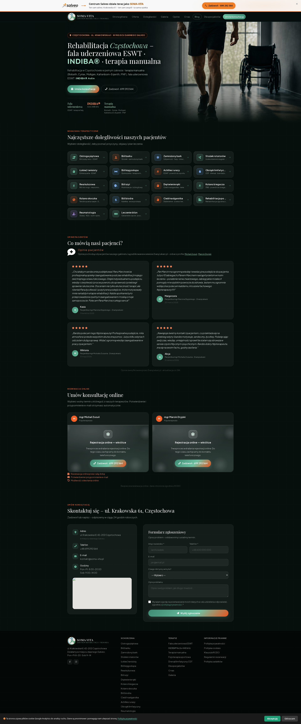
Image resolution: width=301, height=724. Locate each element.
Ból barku (125, 648)
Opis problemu (155, 582)
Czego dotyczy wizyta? (159, 569)
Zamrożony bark (129, 652)
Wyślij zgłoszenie (190, 613)
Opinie (176, 16)
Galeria (164, 16)
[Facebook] (69, 661)
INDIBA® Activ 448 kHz (179, 648)
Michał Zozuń (191, 254)
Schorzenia (128, 638)
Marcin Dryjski (204, 254)
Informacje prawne (215, 638)
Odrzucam (290, 718)
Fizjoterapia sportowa (179, 657)
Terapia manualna (177, 652)
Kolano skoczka (129, 688)
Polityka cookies (212, 648)
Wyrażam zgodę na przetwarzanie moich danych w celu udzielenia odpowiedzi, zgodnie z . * (189, 603)
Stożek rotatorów (130, 657)
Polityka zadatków (213, 661)
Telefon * (193, 544)
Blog (197, 16)
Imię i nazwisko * (156, 544)
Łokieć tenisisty (129, 661)
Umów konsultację (234, 16)
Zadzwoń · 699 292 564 (221, 5)
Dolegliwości (149, 16)
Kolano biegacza (129, 684)
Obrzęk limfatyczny (130, 706)
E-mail (151, 556)
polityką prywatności (172, 604)
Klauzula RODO (212, 652)
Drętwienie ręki (128, 679)
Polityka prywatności (214, 643)
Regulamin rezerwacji (215, 657)
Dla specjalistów (212, 16)
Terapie (172, 638)
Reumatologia (128, 711)
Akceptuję (272, 718)
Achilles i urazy (128, 702)
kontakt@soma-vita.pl (92, 559)
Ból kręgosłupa (128, 666)
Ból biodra (126, 693)
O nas (187, 16)
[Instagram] (76, 661)
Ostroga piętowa (129, 643)
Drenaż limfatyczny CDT (180, 661)
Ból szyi (124, 675)
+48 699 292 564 (89, 548)
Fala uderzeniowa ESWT (180, 643)
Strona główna (120, 16)
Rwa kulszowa (128, 670)
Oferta (135, 16)
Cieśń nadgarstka (130, 697)
